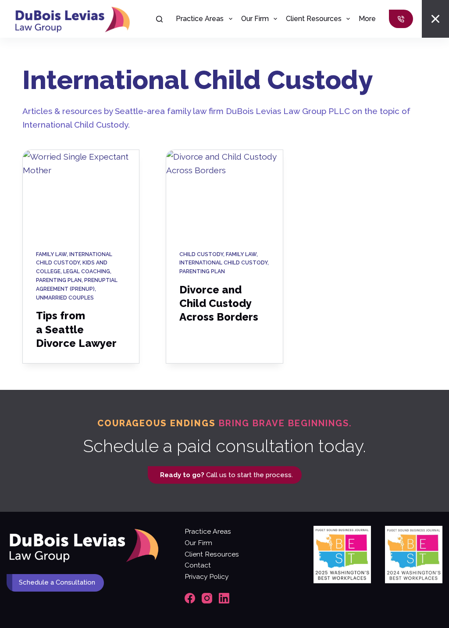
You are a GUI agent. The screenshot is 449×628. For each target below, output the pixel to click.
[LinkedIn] (224, 598)
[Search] (159, 19)
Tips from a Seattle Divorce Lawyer (76, 329)
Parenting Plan (59, 280)
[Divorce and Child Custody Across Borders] (224, 193)
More (367, 18)
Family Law (51, 254)
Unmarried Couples (65, 298)
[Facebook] (190, 598)
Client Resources (314, 18)
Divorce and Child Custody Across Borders (218, 303)
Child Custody (201, 254)
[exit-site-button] (435, 19)
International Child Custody (223, 263)
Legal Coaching (86, 271)
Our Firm (255, 18)
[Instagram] (207, 598)
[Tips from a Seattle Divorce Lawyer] (81, 193)
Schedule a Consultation (57, 582)
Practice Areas (200, 18)
